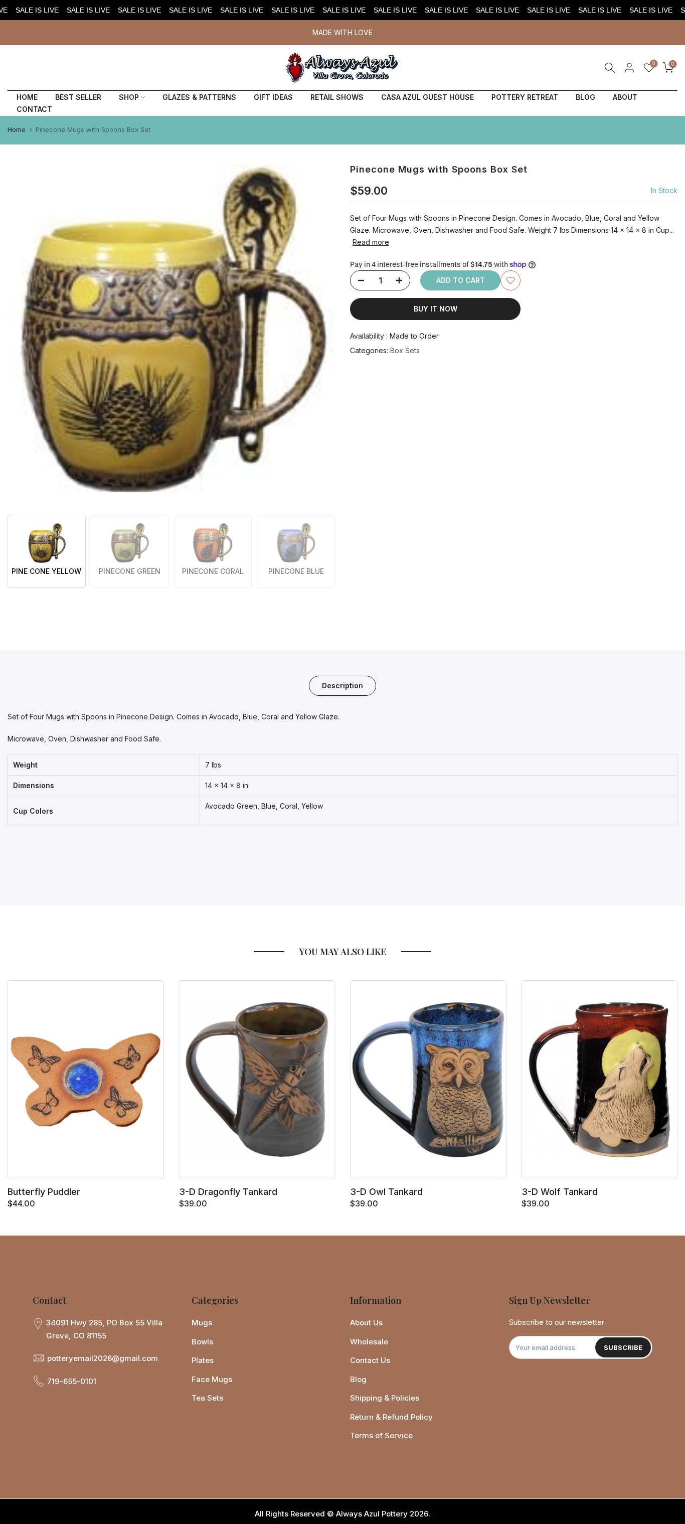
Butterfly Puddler (44, 1191)
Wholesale (369, 1341)
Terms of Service (381, 1435)
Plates (203, 1360)
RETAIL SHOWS (337, 97)
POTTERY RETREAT (524, 97)
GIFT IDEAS (273, 97)
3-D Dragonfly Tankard (228, 1191)
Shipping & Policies (384, 1398)
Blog (358, 1379)
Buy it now (435, 308)
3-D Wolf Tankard (560, 1191)
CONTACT (34, 109)
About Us (366, 1322)
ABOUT (625, 97)
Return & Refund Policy (391, 1417)
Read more (371, 241)
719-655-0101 (71, 1381)
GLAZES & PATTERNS (199, 97)
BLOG (585, 97)
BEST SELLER (78, 97)
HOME (27, 97)
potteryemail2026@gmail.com (102, 1358)
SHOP (129, 97)
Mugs (202, 1322)
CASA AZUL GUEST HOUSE (427, 97)
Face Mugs (212, 1379)
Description (342, 685)
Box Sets (405, 350)
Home (17, 129)
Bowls (202, 1341)
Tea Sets (207, 1398)
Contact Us (370, 1360)
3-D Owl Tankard (386, 1191)
